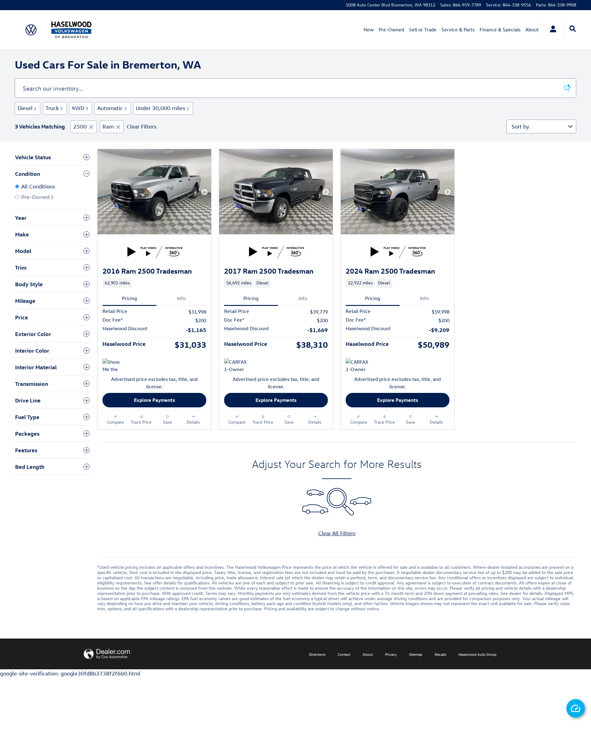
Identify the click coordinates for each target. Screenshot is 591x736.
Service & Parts (458, 29)
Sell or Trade (422, 29)
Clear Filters (141, 126)
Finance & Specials (500, 29)
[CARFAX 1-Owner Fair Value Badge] (235, 365)
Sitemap (415, 654)
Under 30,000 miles (162, 108)
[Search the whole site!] (572, 29)
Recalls (440, 654)
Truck (54, 108)
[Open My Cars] (551, 30)
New (369, 29)
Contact (344, 654)
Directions (317, 654)
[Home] (31, 30)
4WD (80, 108)
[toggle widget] (575, 708)
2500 (80, 126)
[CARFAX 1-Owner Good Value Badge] (357, 365)
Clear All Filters (337, 533)
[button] (154, 283)
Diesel (27, 108)
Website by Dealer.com (107, 654)
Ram (108, 126)
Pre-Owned (391, 29)
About (532, 29)
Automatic (112, 108)
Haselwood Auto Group (477, 654)
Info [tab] (181, 298)
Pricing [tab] (129, 298)
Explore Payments (154, 400)
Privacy (391, 654)
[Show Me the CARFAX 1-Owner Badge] (114, 365)
